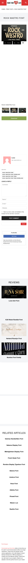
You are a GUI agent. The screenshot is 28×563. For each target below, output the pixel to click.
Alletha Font (14, 490)
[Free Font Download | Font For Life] (14, 2)
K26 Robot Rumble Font (14, 320)
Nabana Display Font (14, 445)
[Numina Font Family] (14, 349)
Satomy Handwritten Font (14, 439)
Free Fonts (9, 9)
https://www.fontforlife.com (16, 160)
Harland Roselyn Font (14, 338)
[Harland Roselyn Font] (14, 330)
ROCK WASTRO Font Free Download (12, 178)
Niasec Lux (14, 503)
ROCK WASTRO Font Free (9, 176)
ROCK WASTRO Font (7, 172)
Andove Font (14, 477)
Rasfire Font (14, 509)
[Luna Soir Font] (14, 292)
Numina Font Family (14, 357)
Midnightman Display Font (14, 452)
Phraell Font (14, 496)
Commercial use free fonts (8, 548)
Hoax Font (14, 483)
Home (3, 9)
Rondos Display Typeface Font (14, 464)
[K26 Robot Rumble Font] (14, 311)
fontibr (13, 158)
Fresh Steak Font (14, 458)
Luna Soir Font (14, 301)
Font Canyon (5, 544)
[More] (23, 42)
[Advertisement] (14, 59)
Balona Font (14, 471)
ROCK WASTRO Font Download (11, 174)
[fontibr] (7, 160)
